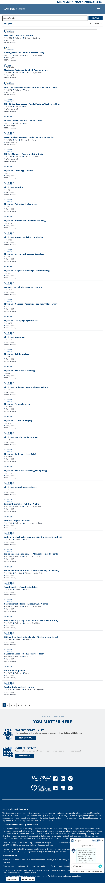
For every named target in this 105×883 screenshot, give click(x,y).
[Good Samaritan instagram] (70, 788)
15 (26, 705)
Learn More (24, 756)
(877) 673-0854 (11, 845)
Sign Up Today (25, 738)
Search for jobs (9, 18)
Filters (95, 18)
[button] (96, 23)
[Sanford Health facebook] (55, 778)
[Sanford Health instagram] (70, 778)
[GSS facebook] (55, 788)
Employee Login (64, 2)
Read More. (6, 862)
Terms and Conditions (11, 873)
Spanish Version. (59, 851)
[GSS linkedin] (63, 788)
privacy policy (74, 876)
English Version (45, 851)
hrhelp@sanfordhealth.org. (42, 845)
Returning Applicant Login (87, 2)
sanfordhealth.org (29, 873)
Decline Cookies (28, 879)
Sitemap (47, 870)
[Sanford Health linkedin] (63, 778)
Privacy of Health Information (63, 870)
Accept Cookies (12, 879)
